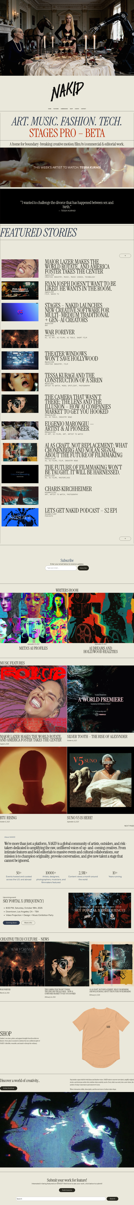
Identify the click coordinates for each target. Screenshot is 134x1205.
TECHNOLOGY (90, 277)
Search (112, 1199)
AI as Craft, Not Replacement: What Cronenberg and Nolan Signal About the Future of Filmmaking (86, 450)
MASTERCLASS (64, 478)
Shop (71, 108)
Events (77, 108)
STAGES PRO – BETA (67, 133)
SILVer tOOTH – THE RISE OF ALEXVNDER (97, 736)
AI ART (52, 337)
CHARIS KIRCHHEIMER (68, 489)
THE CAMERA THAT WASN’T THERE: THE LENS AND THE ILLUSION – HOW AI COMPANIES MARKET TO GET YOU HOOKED (78, 404)
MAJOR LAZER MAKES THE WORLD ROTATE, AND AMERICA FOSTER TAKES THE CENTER (77, 266)
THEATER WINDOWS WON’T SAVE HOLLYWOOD (71, 356)
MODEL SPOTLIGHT (69, 386)
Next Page (129, 826)
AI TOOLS (71, 337)
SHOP (5, 1034)
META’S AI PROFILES (33, 648)
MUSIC (66, 277)
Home (49, 108)
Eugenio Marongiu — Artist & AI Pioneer (69, 426)
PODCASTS (49, 516)
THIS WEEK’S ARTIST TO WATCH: (56, 167)
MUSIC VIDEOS (77, 277)
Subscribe (83, 568)
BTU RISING (8, 817)
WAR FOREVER (60, 332)
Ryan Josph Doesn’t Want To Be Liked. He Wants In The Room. (80, 286)
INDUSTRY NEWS (65, 417)
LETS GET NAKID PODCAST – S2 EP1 (81, 510)
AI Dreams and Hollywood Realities (100, 650)
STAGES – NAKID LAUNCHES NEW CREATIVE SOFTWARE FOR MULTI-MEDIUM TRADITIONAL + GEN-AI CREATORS (77, 312)
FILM (47, 294)
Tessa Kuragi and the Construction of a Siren (73, 378)
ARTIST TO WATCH (52, 386)
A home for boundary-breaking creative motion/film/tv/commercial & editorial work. (67, 144)
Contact (83, 108)
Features (56, 108)
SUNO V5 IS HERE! (80, 817)
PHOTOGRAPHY (84, 386)
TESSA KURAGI (90, 167)
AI (46, 337)
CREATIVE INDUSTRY (53, 277)
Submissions (64, 108)
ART (46, 325)
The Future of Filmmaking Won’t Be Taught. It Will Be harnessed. (83, 470)
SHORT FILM (82, 337)
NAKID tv (55, 294)
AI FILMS (61, 337)
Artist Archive (8, 1088)
